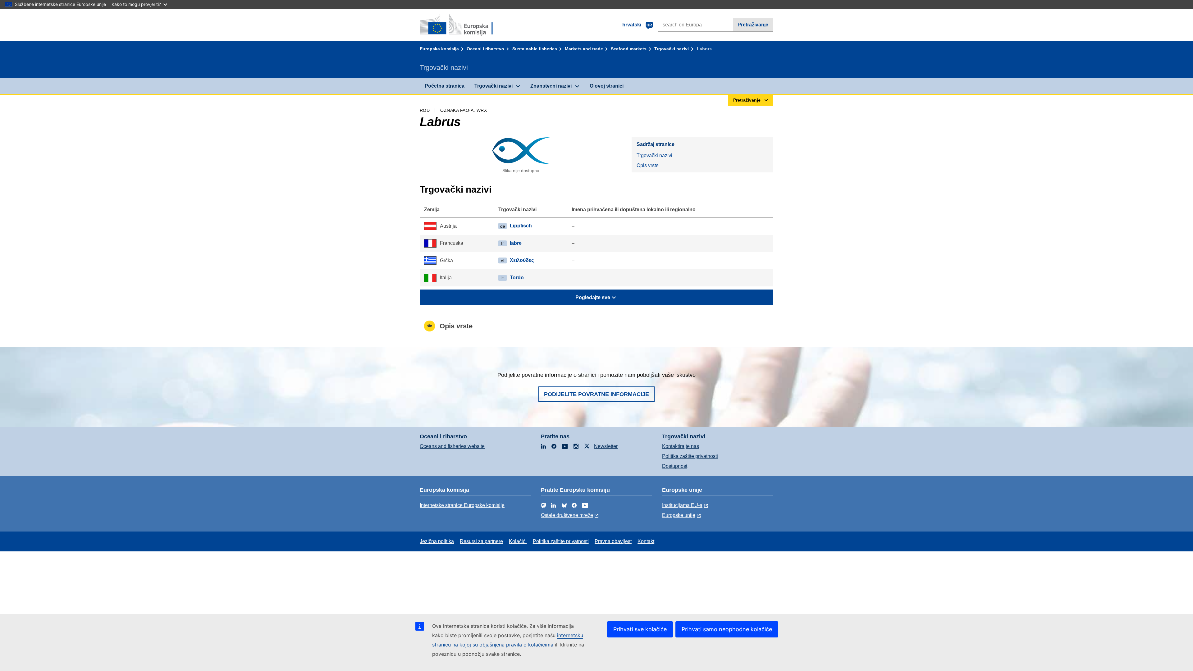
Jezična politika (437, 541)
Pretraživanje (753, 24)
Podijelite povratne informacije (596, 394)
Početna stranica (444, 86)
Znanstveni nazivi (551, 86)
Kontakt (646, 541)
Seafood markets (629, 48)
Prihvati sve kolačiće (640, 629)
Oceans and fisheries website (452, 446)
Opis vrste (648, 165)
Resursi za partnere (481, 541)
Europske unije (678, 515)
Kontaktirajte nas (680, 446)
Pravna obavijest (613, 541)
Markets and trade (584, 48)
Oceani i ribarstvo (485, 48)
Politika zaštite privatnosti (690, 456)
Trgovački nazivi (671, 48)
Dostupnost (674, 466)
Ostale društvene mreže (567, 515)
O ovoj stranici (607, 86)
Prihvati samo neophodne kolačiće (727, 629)
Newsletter (606, 446)
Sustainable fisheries (534, 48)
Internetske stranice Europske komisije (462, 505)
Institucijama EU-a (682, 505)
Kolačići (518, 541)
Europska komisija (439, 48)
